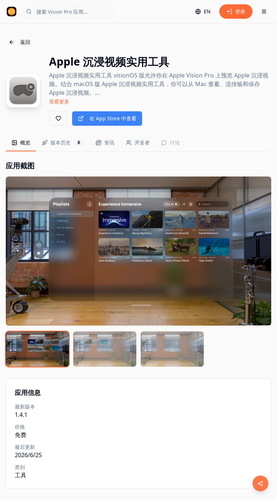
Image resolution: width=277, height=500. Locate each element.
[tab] (21, 143)
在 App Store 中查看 (112, 118)
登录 (240, 11)
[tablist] (138, 143)
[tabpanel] (138, 264)
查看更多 (59, 101)
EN (207, 11)
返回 (25, 42)
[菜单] (264, 11)
